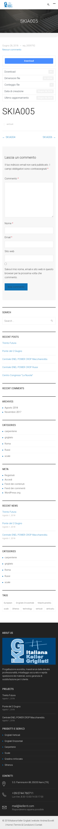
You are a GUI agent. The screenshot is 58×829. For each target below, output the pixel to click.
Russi (7, 449)
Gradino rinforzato (14, 759)
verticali (9, 124)
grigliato (9, 437)
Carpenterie (10, 747)
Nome (9, 223)
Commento (12, 178)
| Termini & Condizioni (23, 825)
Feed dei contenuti (14, 484)
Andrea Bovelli (47, 820)
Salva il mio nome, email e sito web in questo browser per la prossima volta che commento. (29, 273)
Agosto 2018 (11, 407)
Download (29, 61)
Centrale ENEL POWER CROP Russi (20, 367)
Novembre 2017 (13, 412)
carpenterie (11, 431)
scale (7, 456)
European (8, 603)
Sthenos (15, 609)
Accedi (8, 479)
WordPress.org (12, 492)
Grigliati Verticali (12, 735)
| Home (9, 825)
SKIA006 (47, 137)
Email (8, 237)
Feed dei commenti (15, 488)
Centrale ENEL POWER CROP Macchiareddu (24, 359)
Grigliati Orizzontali (14, 741)
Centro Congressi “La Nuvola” (17, 375)
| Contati (38, 825)
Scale (7, 753)
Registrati (10, 475)
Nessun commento (11, 49)
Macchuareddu (44, 603)
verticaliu (50, 609)
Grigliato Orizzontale (25, 603)
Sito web (9, 251)
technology (27, 609)
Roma (8, 443)
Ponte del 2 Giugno (12, 351)
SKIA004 (10, 137)
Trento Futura (9, 343)
